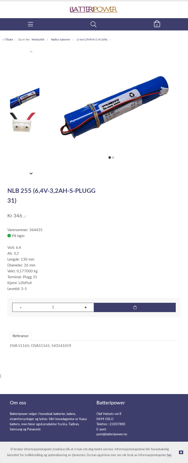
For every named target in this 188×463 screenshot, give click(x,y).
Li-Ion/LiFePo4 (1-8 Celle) (92, 39)
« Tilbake (7, 39)
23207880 (117, 424)
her (169, 455)
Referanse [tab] (20, 336)
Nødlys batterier (60, 39)
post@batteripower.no (111, 434)
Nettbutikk (38, 39)
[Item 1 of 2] (25, 112)
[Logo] (94, 7)
